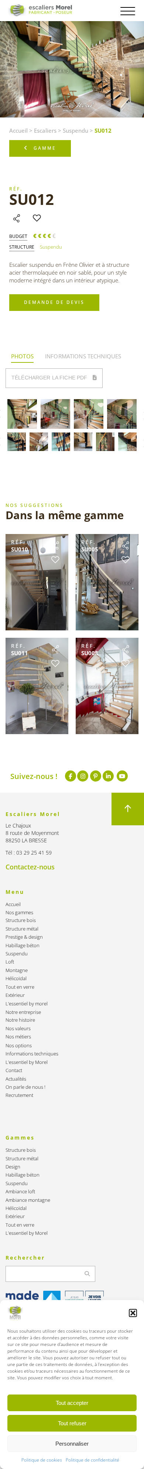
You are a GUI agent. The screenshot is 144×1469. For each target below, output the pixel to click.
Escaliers (45, 130)
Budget (18, 236)
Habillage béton (23, 945)
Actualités (16, 1079)
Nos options (19, 1045)
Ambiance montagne (28, 1200)
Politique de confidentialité (92, 1460)
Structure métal (22, 929)
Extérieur (15, 995)
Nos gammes (19, 912)
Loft (10, 962)
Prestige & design (24, 937)
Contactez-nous (30, 866)
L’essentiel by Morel (27, 1062)
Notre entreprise (23, 1012)
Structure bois (21, 920)
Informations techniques (32, 1054)
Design (13, 1167)
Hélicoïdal (16, 978)
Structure (21, 247)
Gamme (45, 148)
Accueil (18, 130)
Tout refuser (72, 1423)
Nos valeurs (18, 1028)
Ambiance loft (20, 1191)
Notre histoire (20, 1020)
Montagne (17, 970)
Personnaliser (72, 1443)
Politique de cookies (41, 1460)
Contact (14, 1070)
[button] (133, 1313)
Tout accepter (72, 1403)
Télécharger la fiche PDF (50, 378)
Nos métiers (18, 1037)
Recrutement (19, 1095)
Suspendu (75, 130)
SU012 (31, 199)
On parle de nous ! (25, 1087)
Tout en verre (20, 987)
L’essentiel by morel (27, 1004)
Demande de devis (54, 302)
